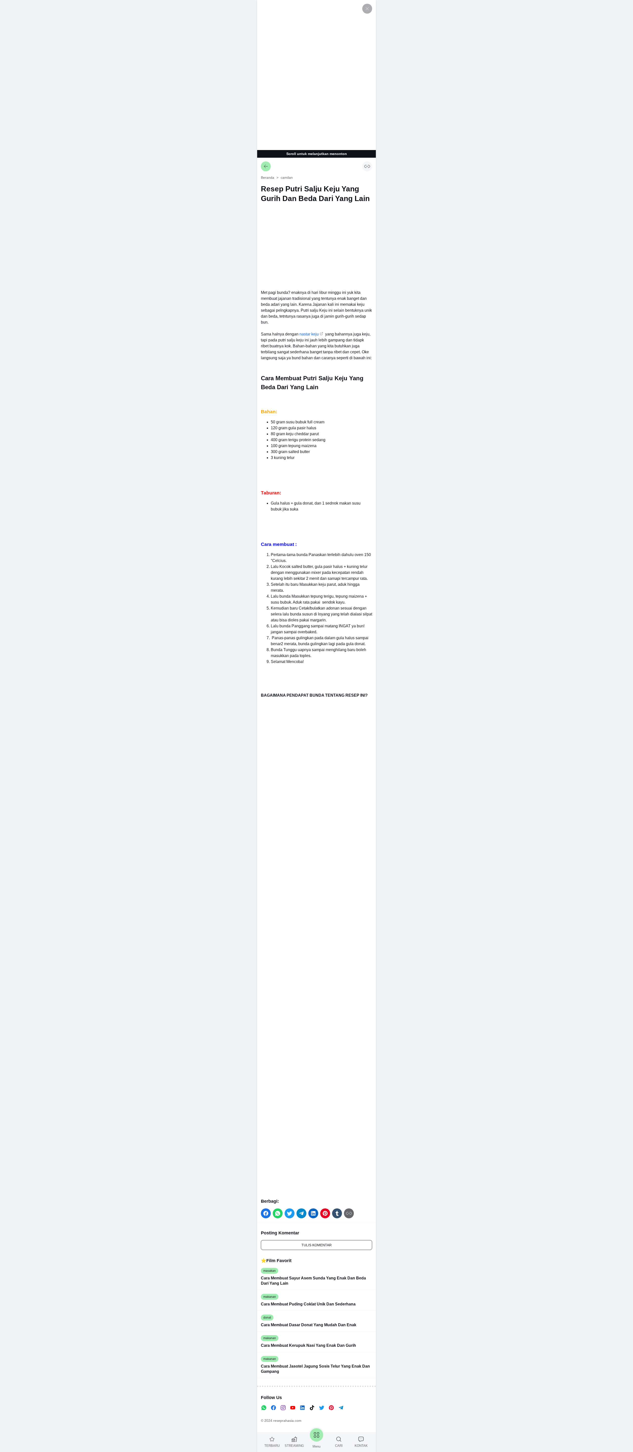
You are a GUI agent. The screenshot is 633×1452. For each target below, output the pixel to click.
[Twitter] (322, 1408)
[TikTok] (312, 1408)
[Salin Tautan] (367, 166)
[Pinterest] (331, 1408)
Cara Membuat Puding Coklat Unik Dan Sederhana (308, 1304)
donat (267, 1317)
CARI (339, 1446)
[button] (266, 1213)
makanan (269, 1297)
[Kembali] (266, 166)
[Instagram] (283, 1408)
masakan (269, 1271)
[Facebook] (273, 1408)
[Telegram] (341, 1408)
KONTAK (361, 1446)
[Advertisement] (316, 74)
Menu (316, 1446)
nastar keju (309, 334)
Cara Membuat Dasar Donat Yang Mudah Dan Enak (308, 1325)
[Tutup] (367, 9)
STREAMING (294, 1446)
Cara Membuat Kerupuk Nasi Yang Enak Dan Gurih (308, 1345)
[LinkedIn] (302, 1408)
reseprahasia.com (287, 1421)
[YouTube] (293, 1408)
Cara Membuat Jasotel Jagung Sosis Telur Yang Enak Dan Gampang (315, 1369)
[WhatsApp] (264, 1408)
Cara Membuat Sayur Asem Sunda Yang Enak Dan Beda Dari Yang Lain (313, 1280)
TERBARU (272, 1446)
